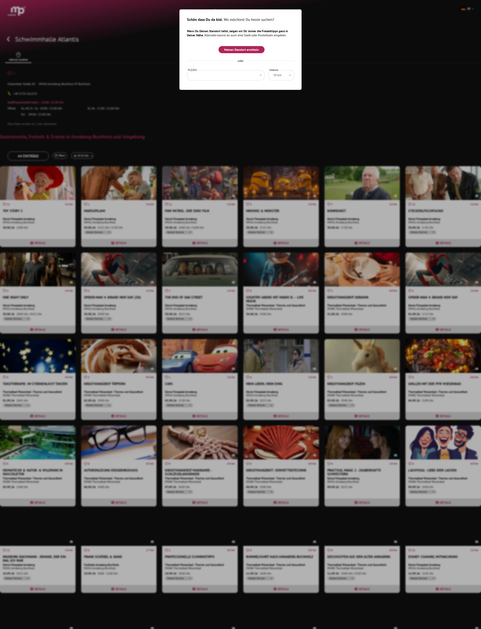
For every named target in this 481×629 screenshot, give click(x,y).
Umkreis (273, 70)
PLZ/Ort (192, 70)
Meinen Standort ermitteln (241, 50)
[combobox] (226, 74)
